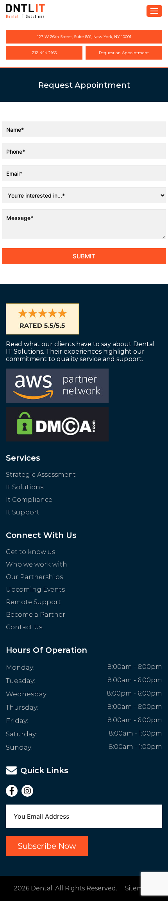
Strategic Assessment (41, 474)
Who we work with (36, 564)
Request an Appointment (124, 52)
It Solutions (24, 487)
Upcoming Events (35, 589)
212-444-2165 (44, 52)
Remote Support (33, 602)
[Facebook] (13, 791)
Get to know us (30, 552)
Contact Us (24, 627)
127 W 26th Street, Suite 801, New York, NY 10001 (84, 36)
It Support (22, 512)
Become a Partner (35, 614)
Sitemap (138, 888)
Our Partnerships (34, 577)
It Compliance (29, 499)
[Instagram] (29, 791)
